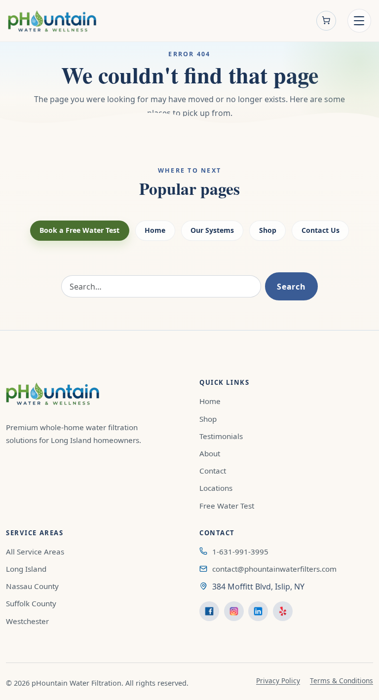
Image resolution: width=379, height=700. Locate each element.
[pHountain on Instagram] (234, 611)
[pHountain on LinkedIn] (258, 611)
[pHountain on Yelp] (283, 611)
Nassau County (32, 586)
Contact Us (321, 230)
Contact (212, 471)
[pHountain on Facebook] (209, 611)
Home (155, 230)
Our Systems (212, 230)
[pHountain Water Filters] (52, 20)
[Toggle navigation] (359, 21)
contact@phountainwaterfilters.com (274, 569)
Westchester (27, 621)
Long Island (26, 569)
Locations (215, 488)
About (209, 453)
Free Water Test (226, 506)
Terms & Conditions (341, 680)
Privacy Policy (278, 680)
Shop (267, 230)
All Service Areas (35, 551)
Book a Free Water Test (79, 230)
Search (291, 286)
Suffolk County (31, 603)
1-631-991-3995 (240, 551)
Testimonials (221, 436)
